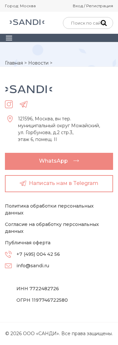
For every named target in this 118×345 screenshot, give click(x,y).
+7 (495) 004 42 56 (38, 254)
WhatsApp (53, 161)
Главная (14, 63)
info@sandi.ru (32, 266)
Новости (38, 63)
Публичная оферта (27, 243)
